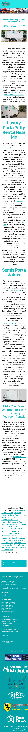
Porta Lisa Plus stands (14, 323)
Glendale (5, 531)
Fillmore (14, 520)
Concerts (3, 591)
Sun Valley (14, 545)
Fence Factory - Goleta (7, 605)
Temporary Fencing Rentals (8, 581)
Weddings (3, 595)
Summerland (21, 524)
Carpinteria (5, 520)
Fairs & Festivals (5, 592)
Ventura (22, 510)
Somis (22, 515)
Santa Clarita (6, 533)
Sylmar (20, 531)
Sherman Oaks (7, 550)
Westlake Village (8, 524)
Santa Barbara (7, 526)
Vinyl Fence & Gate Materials (8, 611)
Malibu (16, 526)
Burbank (12, 531)
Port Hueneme (7, 513)
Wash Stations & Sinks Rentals (8, 582)
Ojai (2, 517)
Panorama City (7, 543)
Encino (8, 540)
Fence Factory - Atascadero (8, 602)
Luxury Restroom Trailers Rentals (9, 584)
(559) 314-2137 (5, 635)
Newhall (16, 533)
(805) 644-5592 (14, 26)
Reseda (15, 538)
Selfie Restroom (15, 290)
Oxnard (15, 510)
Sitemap (16, 728)
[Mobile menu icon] (25, 4)
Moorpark (5, 522)
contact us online (19, 457)
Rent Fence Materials (6, 609)
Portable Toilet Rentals (6, 579)
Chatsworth (6, 538)
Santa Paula (14, 515)
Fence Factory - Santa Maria (8, 606)
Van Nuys (18, 543)
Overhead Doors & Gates (7, 612)
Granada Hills (17, 540)
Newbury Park (11, 517)
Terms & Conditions (21, 726)
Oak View (17, 513)
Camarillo (5, 515)
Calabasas (5, 529)
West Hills (15, 547)
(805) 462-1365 (5, 625)
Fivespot (20, 730)
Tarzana (22, 547)
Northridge (5, 536)
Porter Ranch (16, 536)
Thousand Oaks (16, 522)
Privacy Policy (9, 726)
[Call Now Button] (24, 729)
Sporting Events (5, 594)
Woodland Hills (17, 529)
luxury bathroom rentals (12, 148)
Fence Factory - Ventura (7, 608)
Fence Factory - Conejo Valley (8, 603)
